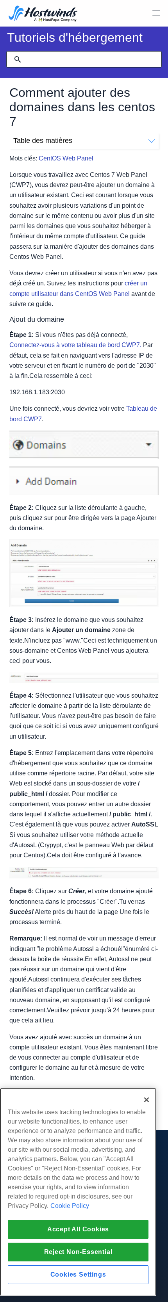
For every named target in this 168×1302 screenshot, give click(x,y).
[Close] (146, 1099)
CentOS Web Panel (66, 158)
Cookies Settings (78, 1274)
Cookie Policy (69, 1205)
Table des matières (42, 140)
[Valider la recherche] (18, 59)
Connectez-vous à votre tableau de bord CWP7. (75, 345)
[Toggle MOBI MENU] (156, 13)
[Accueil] (43, 14)
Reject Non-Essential (78, 1252)
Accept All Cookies (78, 1229)
